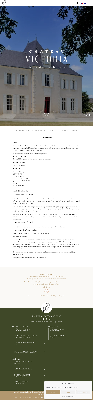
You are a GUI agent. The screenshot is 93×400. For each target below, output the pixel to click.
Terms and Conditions (40, 296)
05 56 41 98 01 (28, 159)
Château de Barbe (21, 382)
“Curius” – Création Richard (26, 352)
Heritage (36, 316)
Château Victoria (23, 369)
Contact (56, 316)
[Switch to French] (82, 3)
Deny (68, 392)
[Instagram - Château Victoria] (87, 115)
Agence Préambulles (19, 165)
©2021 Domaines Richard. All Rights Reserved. (29, 392)
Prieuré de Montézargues (25, 343)
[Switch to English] (85, 3)
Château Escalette (22, 375)
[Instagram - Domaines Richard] (46, 319)
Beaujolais (53, 326)
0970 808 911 (20, 185)
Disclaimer (30, 296)
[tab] (44, 330)
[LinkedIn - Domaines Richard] (49, 319)
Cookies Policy (64, 396)
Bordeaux (16, 359)
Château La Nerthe (22, 330)
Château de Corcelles (59, 330)
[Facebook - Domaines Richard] (43, 319)
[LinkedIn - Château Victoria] (90, 115)
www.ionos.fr (17, 188)
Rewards (46, 316)
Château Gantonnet (23, 362)
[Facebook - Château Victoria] (84, 115)
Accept (53, 392)
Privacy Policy (71, 396)
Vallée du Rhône (20, 326)
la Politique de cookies (38, 257)
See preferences (83, 392)
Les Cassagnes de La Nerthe (25, 336)
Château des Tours (58, 336)
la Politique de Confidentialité (39, 233)
